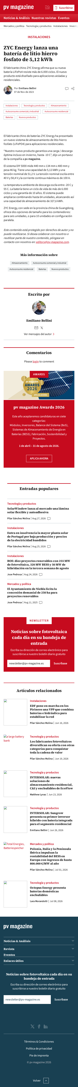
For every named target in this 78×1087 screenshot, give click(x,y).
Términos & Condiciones (39, 1042)
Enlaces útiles (14, 961)
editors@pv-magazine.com (52, 242)
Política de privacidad (39, 1049)
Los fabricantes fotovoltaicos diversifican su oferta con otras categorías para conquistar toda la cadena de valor (52, 747)
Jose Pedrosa (14, 574)
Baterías (9, 117)
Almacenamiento (59, 105)
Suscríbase (60, 663)
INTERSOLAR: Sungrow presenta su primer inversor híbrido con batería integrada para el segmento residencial (51, 818)
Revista (9, 949)
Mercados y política (14, 26)
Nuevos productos (27, 117)
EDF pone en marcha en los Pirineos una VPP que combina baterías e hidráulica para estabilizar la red (52, 711)
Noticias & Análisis (17, 18)
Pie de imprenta (39, 1056)
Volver (37, 1081)
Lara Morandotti (39, 901)
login (36, 362)
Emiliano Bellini (27, 88)
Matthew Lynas (38, 794)
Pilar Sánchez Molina (18, 518)
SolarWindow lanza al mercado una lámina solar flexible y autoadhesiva (38, 510)
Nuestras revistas (44, 18)
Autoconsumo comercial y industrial (22, 111)
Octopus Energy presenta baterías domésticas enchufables (48, 891)
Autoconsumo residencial (56, 111)
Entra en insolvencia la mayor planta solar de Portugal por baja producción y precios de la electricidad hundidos (37, 536)
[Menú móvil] (47, 8)
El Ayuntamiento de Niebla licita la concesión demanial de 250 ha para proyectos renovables (32, 592)
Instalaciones (60, 26)
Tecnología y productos (39, 26)
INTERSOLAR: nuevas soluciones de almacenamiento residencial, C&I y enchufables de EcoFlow (51, 782)
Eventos (63, 18)
